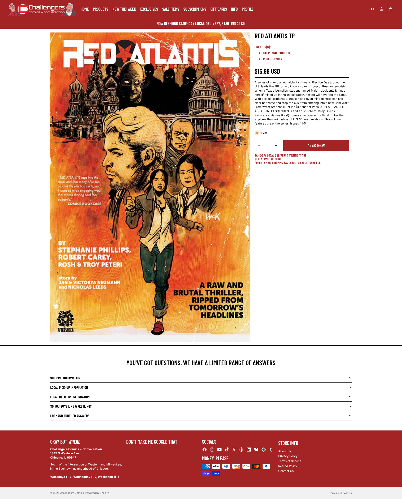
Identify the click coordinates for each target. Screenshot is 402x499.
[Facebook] (204, 449)
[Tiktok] (226, 449)
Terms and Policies (340, 493)
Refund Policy (287, 466)
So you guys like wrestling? (70, 406)
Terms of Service (289, 461)
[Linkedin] (248, 449)
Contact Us (286, 471)
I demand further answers (69, 415)
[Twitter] (234, 449)
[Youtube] (219, 449)
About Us (284, 451)
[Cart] (390, 9)
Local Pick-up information (69, 387)
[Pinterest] (263, 449)
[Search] (372, 9)
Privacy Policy (288, 456)
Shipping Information (65, 378)
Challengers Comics (72, 492)
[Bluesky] (256, 449)
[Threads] (241, 449)
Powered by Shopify (97, 492)
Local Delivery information (70, 396)
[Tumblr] (270, 449)
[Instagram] (212, 449)
